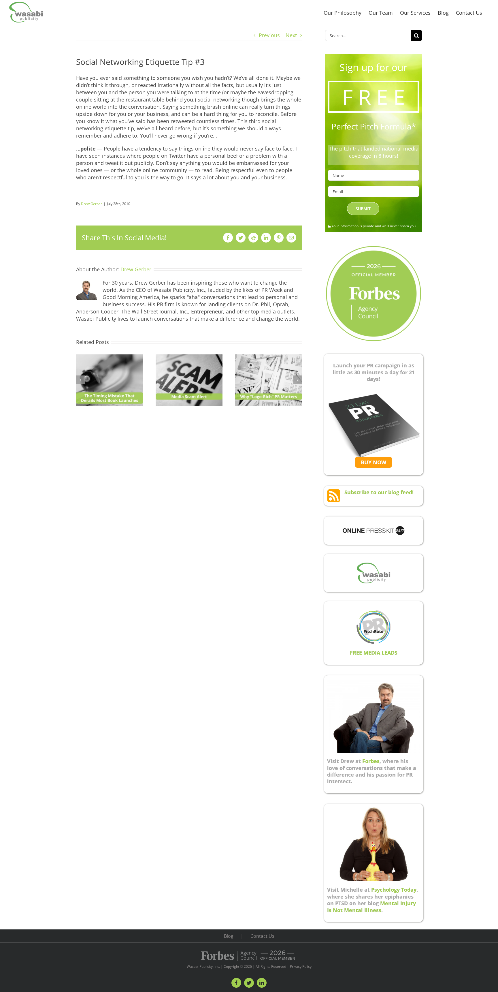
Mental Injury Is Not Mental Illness (371, 906)
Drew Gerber (91, 203)
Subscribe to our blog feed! (379, 492)
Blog (228, 936)
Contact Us (262, 936)
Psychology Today (393, 889)
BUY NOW (373, 462)
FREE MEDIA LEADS (373, 652)
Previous (269, 35)
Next (291, 35)
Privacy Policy (301, 966)
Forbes (371, 761)
